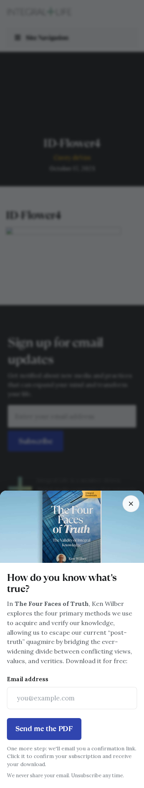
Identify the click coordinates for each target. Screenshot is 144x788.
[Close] (130, 503)
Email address (27, 679)
